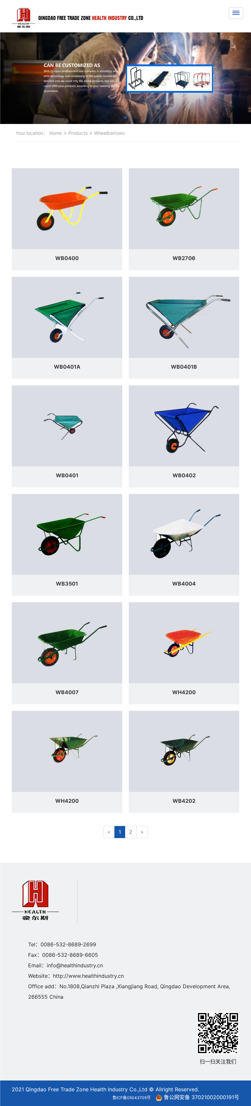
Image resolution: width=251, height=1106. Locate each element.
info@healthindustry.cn (75, 965)
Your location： (32, 133)
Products (77, 133)
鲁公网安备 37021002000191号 (201, 1097)
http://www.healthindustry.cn (88, 976)
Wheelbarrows (109, 133)
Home (55, 133)
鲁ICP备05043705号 (131, 1097)
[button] (119, 117)
